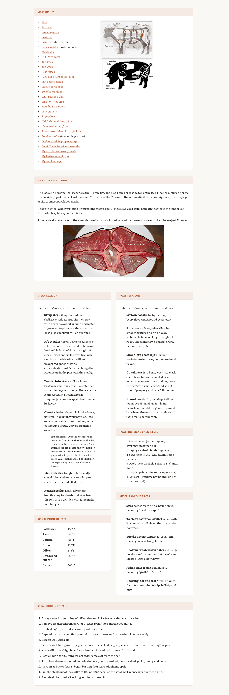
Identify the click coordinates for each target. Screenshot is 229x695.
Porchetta (51, 57)
